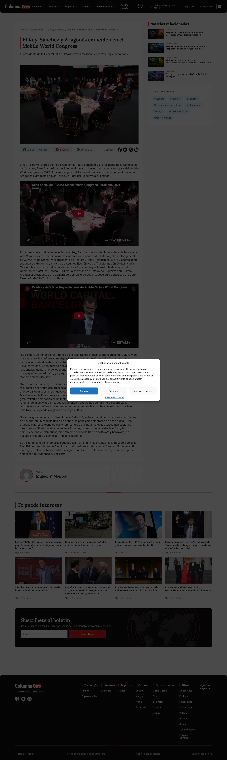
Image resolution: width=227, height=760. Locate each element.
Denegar (113, 390)
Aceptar (84, 390)
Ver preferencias (142, 390)
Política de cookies (114, 397)
